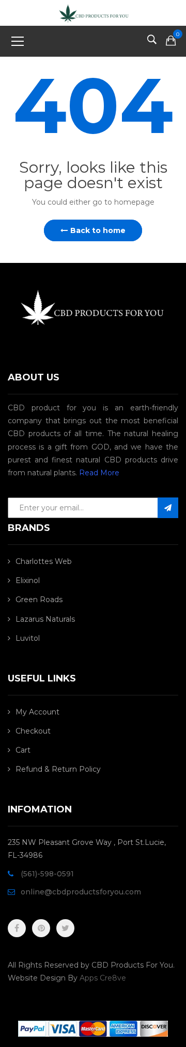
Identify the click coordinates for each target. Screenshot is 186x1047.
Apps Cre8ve (103, 978)
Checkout (33, 731)
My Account (37, 712)
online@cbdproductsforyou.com (81, 891)
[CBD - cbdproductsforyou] (93, 12)
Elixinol (28, 580)
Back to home (98, 230)
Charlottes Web (44, 561)
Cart (23, 750)
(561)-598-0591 (47, 873)
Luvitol (28, 638)
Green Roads (39, 599)
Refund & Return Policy (58, 769)
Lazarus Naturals (45, 619)
